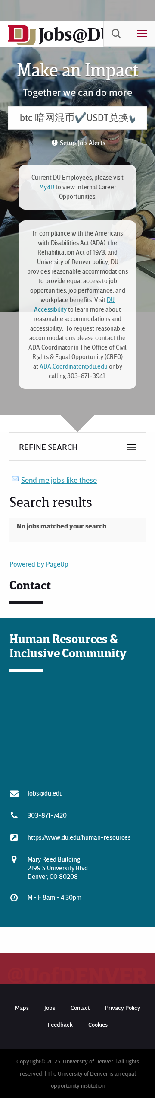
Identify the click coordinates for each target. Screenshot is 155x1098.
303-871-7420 (47, 815)
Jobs (49, 1007)
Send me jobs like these (59, 479)
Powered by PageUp (38, 564)
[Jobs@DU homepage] (22, 43)
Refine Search (48, 446)
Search (116, 34)
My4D (46, 187)
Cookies (98, 1024)
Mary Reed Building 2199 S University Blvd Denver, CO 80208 (58, 867)
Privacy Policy (122, 1007)
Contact (80, 1007)
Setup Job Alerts (82, 142)
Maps (22, 1007)
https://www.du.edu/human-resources (79, 837)
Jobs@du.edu (45, 793)
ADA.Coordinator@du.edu (74, 366)
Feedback (60, 1024)
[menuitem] (116, 34)
